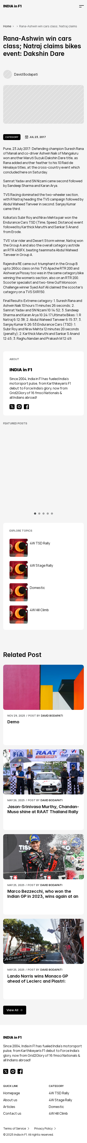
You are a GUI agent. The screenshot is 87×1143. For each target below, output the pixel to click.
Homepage (11, 1093)
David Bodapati (52, 715)
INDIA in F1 (12, 6)
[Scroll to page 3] (43, 514)
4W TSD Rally (59, 1093)
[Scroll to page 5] (51, 514)
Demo (13, 721)
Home (7, 26)
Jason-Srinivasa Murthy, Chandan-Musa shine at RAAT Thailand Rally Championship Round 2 (43, 811)
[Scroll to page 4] (48, 514)
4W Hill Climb (58, 1113)
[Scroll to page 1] (35, 514)
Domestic (56, 1106)
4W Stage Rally (60, 1100)
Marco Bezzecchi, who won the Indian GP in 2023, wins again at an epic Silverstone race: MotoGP (43, 896)
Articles (9, 1106)
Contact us (12, 1113)
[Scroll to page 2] (39, 514)
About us (10, 1100)
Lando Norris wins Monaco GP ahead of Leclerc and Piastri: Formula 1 (38, 981)
